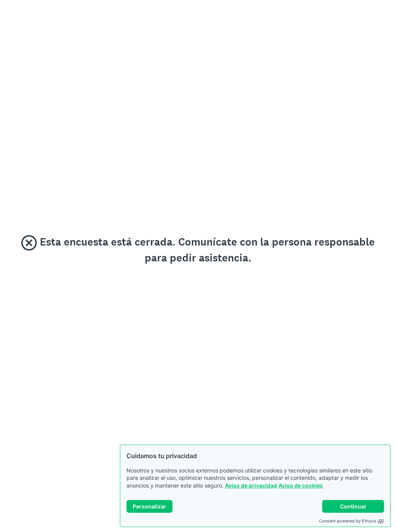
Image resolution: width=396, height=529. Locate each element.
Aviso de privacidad (251, 485)
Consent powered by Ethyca (347, 521)
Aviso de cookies (300, 485)
